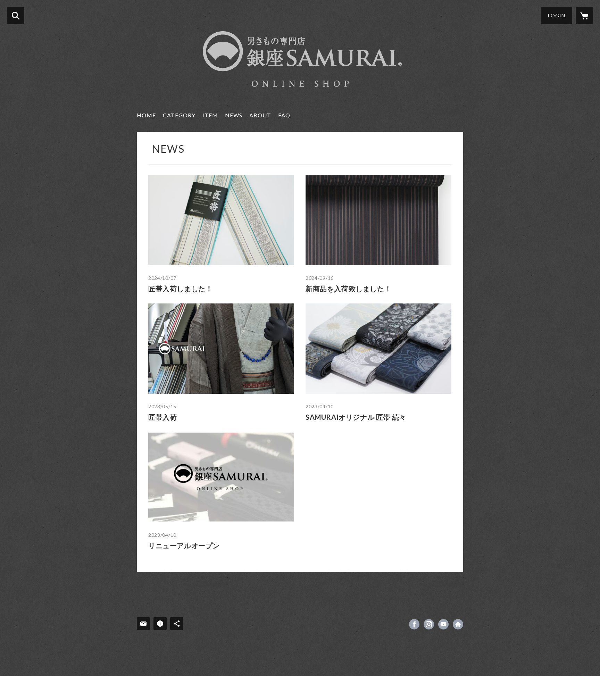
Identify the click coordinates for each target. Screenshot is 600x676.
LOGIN (556, 15)
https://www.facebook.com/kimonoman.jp (414, 624)
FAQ (284, 115)
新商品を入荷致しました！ (348, 288)
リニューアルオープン (184, 545)
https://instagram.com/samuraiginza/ (429, 624)
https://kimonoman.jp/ (458, 624)
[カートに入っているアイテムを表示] (584, 15)
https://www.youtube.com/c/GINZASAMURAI (443, 624)
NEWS (233, 115)
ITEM (210, 115)
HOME (146, 115)
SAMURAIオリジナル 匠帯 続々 (356, 417)
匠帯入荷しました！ (180, 288)
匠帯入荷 (162, 417)
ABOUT (260, 115)
